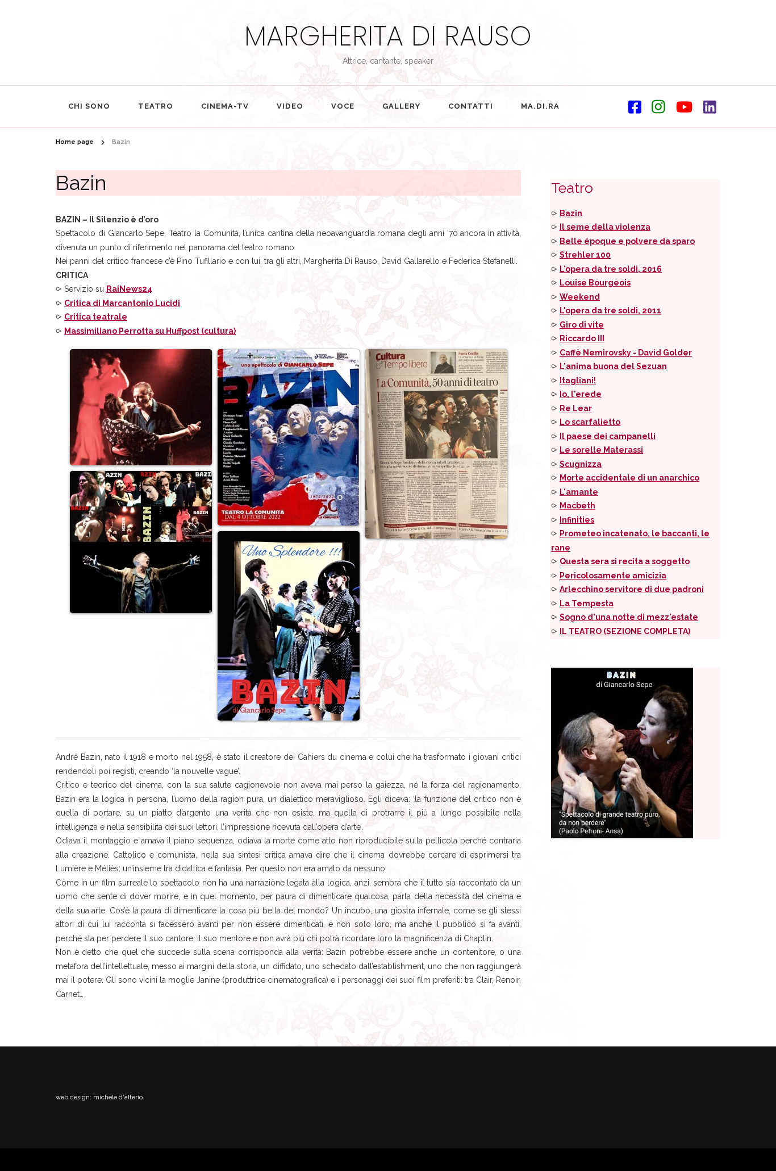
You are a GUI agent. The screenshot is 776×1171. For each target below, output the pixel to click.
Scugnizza (581, 464)
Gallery (401, 106)
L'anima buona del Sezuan (613, 366)
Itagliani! (578, 380)
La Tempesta (587, 603)
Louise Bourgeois (595, 282)
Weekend (580, 296)
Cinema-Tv (225, 106)
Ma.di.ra (540, 106)
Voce (342, 106)
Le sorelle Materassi (601, 449)
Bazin (571, 213)
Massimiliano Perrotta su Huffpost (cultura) (150, 331)
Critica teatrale (95, 316)
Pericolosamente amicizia (613, 575)
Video (290, 106)
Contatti (470, 106)
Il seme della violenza (605, 226)
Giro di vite (582, 324)
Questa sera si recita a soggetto (625, 561)
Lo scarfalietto (590, 422)
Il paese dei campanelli (608, 436)
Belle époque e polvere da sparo (627, 241)
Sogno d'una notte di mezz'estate (629, 617)
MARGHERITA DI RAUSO (388, 36)
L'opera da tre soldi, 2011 (610, 310)
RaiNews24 (129, 288)
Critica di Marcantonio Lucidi (122, 303)
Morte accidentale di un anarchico (629, 477)
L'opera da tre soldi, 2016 (611, 269)
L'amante (579, 491)
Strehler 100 (585, 254)
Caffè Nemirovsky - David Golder (626, 352)
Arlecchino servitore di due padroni (632, 589)
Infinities (577, 519)
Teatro (155, 106)
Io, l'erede (581, 394)
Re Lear (576, 408)
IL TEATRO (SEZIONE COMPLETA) (625, 631)
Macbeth (577, 505)
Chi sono (89, 106)
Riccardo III (582, 338)
